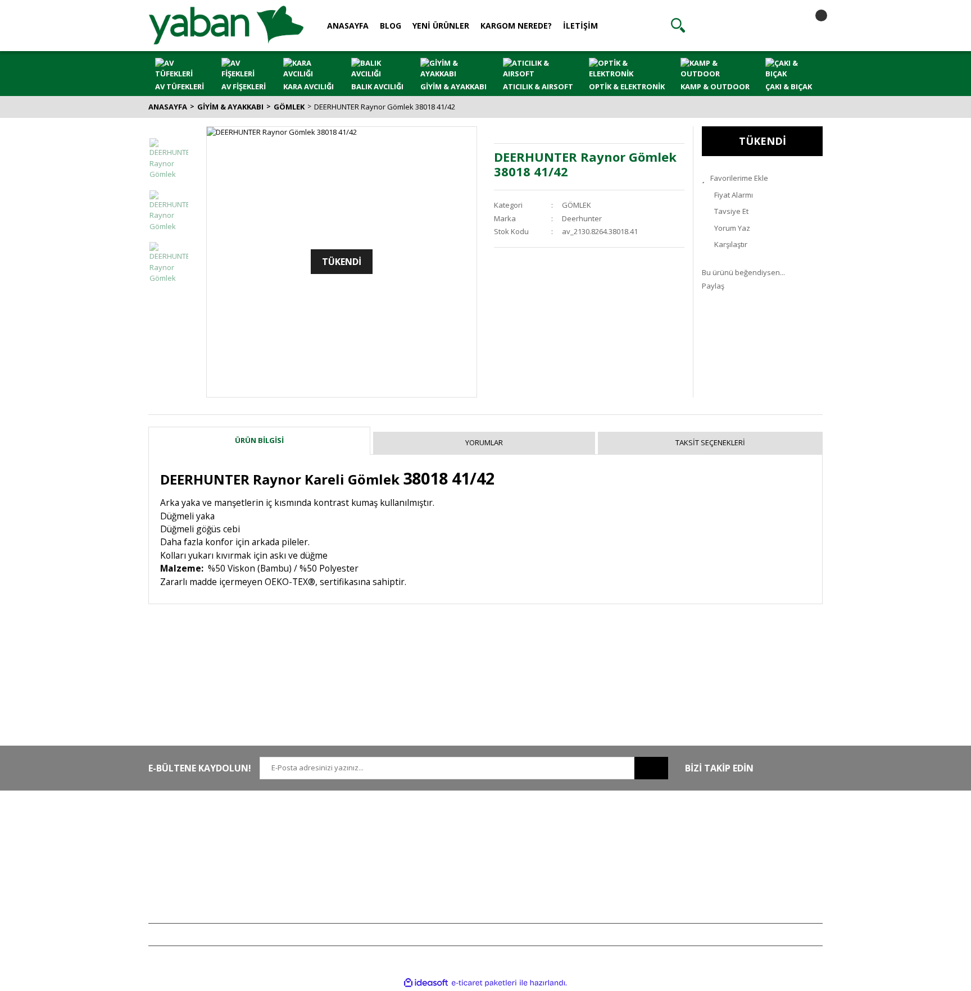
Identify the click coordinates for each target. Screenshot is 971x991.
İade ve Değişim (452, 878)
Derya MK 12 (722, 862)
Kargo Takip (445, 895)
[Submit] (651, 768)
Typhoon (716, 895)
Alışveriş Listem (588, 862)
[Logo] (226, 25)
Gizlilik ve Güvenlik (457, 845)
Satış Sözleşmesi (453, 829)
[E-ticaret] (484, 983)
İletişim (298, 845)
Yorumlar (484, 442)
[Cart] (811, 25)
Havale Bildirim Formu (323, 862)
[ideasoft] (425, 983)
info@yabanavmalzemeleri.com (202, 878)
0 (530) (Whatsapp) (207, 862)
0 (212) (184, 829)
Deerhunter (582, 218)
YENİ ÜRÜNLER (440, 25)
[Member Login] (744, 25)
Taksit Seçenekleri (710, 442)
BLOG (390, 25)
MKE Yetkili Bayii (728, 829)
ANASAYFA (348, 25)
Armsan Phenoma (732, 845)
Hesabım (578, 829)
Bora (709, 878)
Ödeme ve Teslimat (458, 862)
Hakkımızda (306, 829)
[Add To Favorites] (762, 178)
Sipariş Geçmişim (591, 845)
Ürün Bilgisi (259, 440)
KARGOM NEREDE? (516, 25)
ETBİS (296, 878)
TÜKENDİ (762, 141)
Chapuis (715, 911)
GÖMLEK (576, 205)
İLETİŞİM (580, 25)
